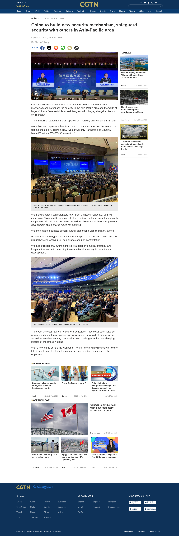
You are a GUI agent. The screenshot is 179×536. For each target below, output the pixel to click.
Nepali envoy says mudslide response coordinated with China (132, 109)
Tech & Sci (81, 11)
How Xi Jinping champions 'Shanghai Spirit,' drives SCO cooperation (133, 75)
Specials (159, 11)
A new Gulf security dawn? (74, 383)
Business (57, 11)
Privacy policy (155, 531)
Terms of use (128, 531)
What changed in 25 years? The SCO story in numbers (104, 456)
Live (149, 11)
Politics (47, 11)
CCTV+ (81, 512)
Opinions (69, 11)
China (28, 11)
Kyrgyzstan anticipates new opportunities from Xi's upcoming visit (74, 457)
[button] (36, 94)
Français (112, 502)
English (81, 502)
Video (141, 11)
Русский (96, 507)
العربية (80, 507)
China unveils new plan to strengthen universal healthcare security (44, 385)
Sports (103, 11)
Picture (132, 11)
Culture (93, 11)
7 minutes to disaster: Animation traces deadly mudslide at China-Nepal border (132, 145)
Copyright (141, 531)
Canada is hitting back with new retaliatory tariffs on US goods (103, 408)
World (37, 11)
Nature (122, 11)
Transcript (48, 517)
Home (18, 11)
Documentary (114, 507)
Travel (112, 11)
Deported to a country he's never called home (44, 456)
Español (96, 502)
